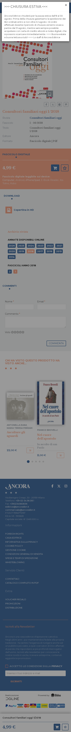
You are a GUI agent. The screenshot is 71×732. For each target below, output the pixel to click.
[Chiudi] (66, 5)
